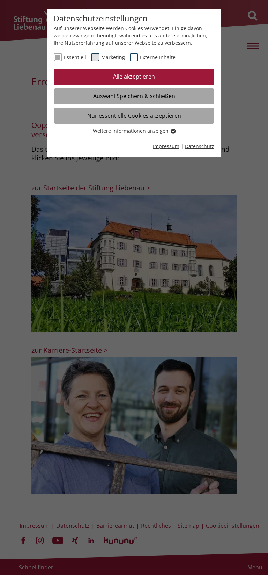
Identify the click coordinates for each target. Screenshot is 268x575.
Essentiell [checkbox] (75, 57)
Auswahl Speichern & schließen (134, 96)
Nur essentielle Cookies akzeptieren (134, 115)
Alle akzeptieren (134, 76)
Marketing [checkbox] (113, 57)
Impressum (166, 146)
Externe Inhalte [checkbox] (158, 57)
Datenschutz (199, 146)
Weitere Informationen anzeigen (131, 131)
